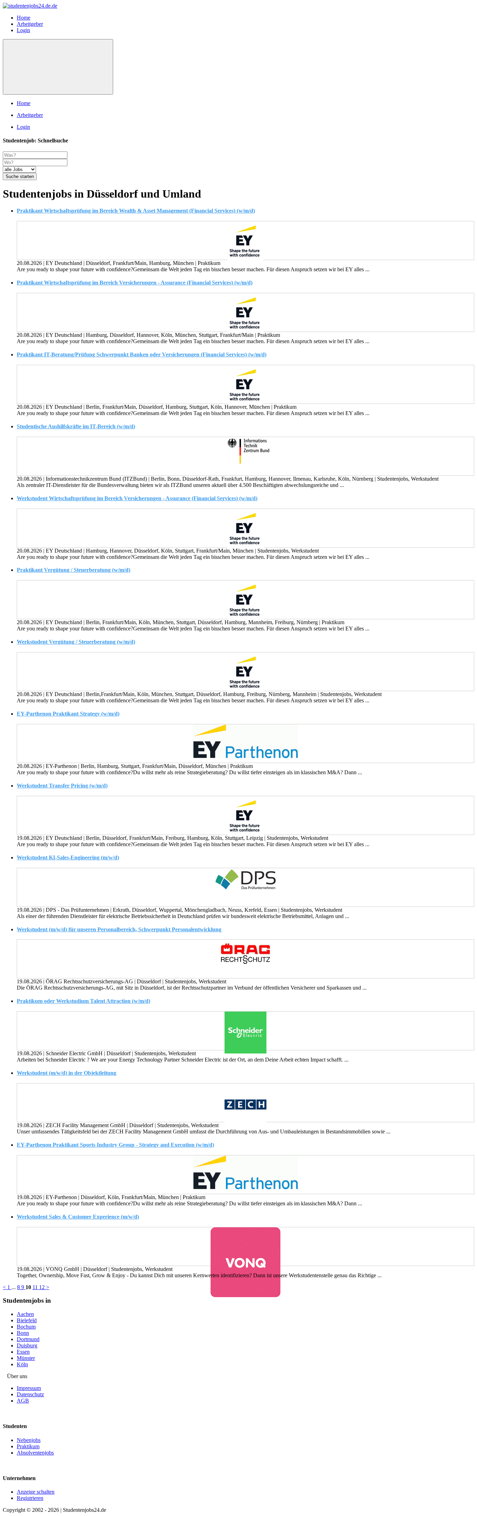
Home (23, 18)
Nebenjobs (29, 1440)
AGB (23, 1401)
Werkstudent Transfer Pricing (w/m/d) (62, 786)
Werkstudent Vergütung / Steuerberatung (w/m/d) (76, 642)
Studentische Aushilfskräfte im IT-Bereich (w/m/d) (76, 426)
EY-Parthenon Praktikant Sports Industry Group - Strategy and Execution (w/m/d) (115, 1145)
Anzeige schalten (35, 1492)
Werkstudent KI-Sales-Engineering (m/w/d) (68, 857)
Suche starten (20, 176)
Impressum (29, 1388)
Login (23, 30)
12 (42, 1287)
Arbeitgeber (30, 24)
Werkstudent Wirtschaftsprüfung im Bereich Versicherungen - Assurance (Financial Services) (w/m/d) (137, 498)
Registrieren (30, 1498)
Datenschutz (30, 1394)
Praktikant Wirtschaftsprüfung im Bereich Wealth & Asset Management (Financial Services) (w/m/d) (136, 211)
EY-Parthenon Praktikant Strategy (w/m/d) (68, 714)
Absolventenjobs (35, 1453)
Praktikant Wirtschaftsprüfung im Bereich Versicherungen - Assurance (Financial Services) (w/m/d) (134, 283)
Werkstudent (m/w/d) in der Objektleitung (66, 1073)
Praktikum (28, 1446)
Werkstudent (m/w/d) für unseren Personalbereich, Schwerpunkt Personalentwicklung (119, 929)
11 (35, 1287)
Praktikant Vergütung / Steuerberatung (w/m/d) (73, 570)
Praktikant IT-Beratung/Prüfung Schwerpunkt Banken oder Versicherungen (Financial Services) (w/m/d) (141, 354)
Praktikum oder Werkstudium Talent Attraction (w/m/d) (83, 1001)
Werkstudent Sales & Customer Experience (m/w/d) (78, 1217)
